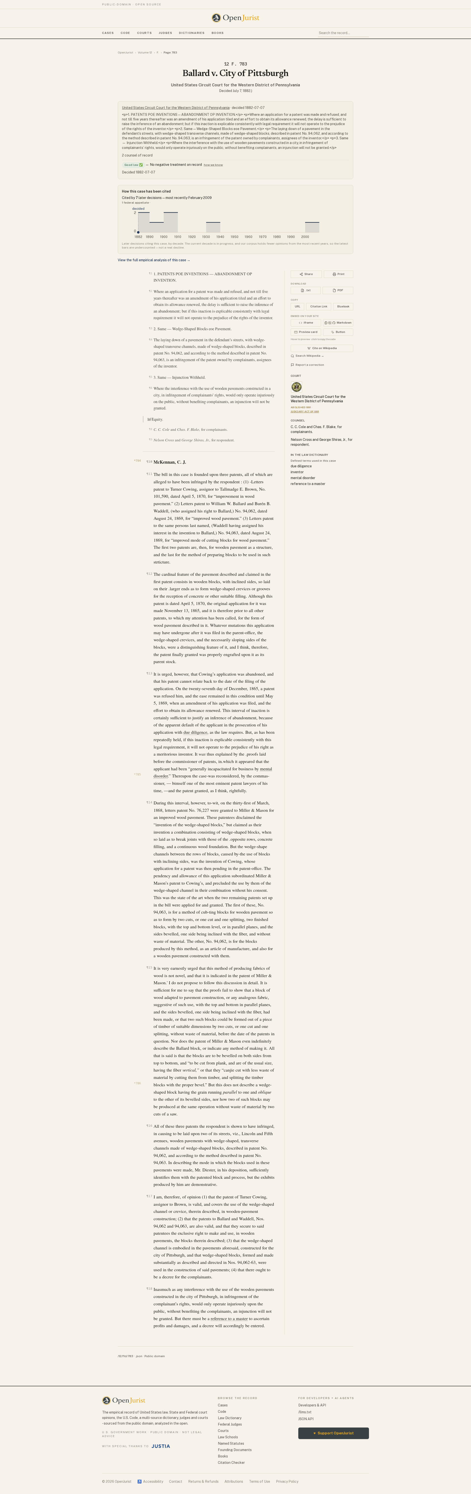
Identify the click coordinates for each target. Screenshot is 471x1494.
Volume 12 (145, 52)
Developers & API (312, 1405)
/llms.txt (305, 1412)
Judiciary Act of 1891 (305, 411)
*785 (137, 774)
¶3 (150, 328)
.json (138, 1356)
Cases (108, 33)
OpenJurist (125, 52)
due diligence (195, 732)
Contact (175, 1481)
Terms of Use (259, 1481)
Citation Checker (231, 1463)
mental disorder (303, 478)
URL (297, 306)
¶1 (150, 273)
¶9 (150, 439)
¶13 (149, 673)
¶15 (149, 967)
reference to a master (229, 1318)
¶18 (149, 1288)
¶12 (149, 574)
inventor (297, 472)
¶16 (149, 1125)
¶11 (149, 474)
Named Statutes (231, 1443)
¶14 (149, 802)
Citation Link (318, 306)
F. (158, 52)
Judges (165, 33)
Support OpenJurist (334, 1433)
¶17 (149, 1196)
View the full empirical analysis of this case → (154, 260)
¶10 (149, 461)
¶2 (150, 291)
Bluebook (343, 306)
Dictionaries (192, 33)
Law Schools (228, 1437)
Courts (144, 33)
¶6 (150, 388)
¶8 (150, 429)
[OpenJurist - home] (235, 18)
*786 (137, 1083)
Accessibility (150, 1481)
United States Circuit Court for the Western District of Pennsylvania (235, 85)
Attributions (233, 1481)
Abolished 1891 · (301, 407)
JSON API (306, 1419)
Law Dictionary (229, 1418)
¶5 (150, 377)
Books (218, 33)
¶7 (151, 418)
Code (125, 33)
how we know (213, 165)
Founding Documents (235, 1450)
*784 (137, 460)
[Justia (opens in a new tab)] (160, 1446)
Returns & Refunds (203, 1481)
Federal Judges (230, 1424)
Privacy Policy (287, 1481)
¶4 (150, 339)
